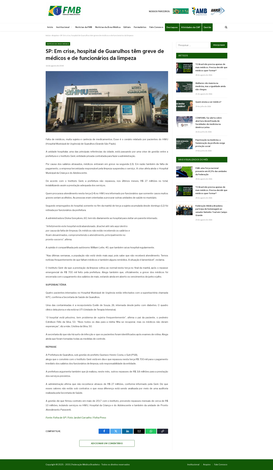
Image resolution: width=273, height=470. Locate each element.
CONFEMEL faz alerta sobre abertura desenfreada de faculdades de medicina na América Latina (208, 123)
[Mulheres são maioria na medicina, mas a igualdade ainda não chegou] (184, 87)
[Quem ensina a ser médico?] (184, 105)
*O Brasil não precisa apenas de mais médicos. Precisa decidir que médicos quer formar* (211, 67)
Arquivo (55, 35)
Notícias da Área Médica (107, 27)
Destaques (172, 27)
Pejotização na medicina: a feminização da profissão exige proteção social (210, 143)
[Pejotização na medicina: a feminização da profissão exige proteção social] (184, 143)
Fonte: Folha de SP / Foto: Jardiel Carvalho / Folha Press (76, 417)
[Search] (225, 27)
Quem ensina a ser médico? (208, 102)
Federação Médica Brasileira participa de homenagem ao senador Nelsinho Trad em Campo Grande (211, 210)
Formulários (140, 27)
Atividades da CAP (190, 27)
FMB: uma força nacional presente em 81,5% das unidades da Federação (211, 171)
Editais (127, 27)
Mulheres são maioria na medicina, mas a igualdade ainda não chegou (210, 86)
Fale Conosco (156, 27)
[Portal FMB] (64, 11)
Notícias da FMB (83, 27)
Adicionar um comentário (107, 443)
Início (50, 27)
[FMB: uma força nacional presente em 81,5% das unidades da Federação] (184, 171)
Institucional (63, 27)
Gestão (207, 27)
